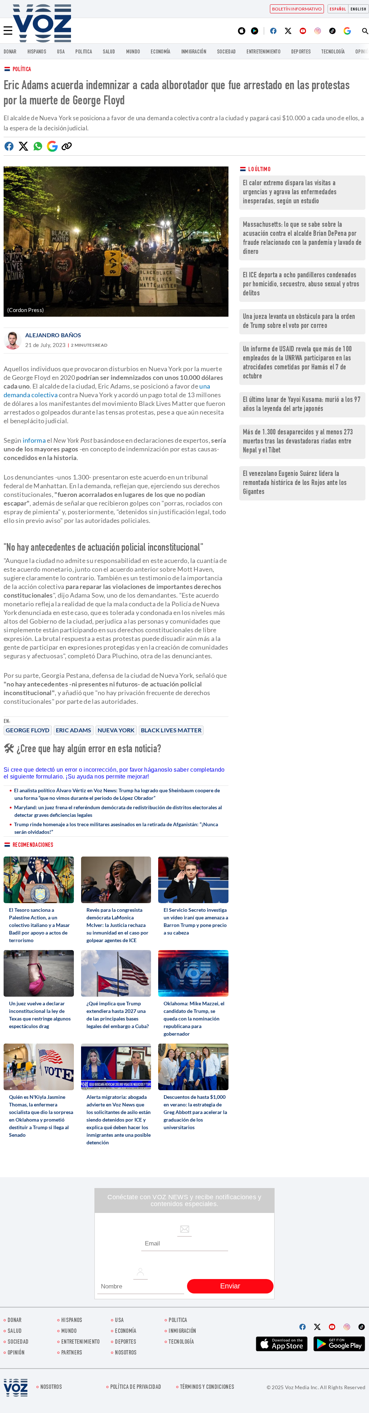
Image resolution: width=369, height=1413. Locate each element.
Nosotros (126, 1353)
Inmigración (193, 52)
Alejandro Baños (53, 334)
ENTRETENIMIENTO (263, 52)
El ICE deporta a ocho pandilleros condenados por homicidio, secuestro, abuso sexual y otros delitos (301, 285)
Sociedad (226, 52)
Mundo (133, 52)
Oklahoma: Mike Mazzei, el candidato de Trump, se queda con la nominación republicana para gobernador (194, 1018)
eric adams (74, 730)
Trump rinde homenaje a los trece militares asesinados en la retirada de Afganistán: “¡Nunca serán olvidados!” (116, 828)
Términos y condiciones (207, 1387)
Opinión (16, 1353)
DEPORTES (301, 52)
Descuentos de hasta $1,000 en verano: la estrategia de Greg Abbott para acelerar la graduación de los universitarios (195, 1112)
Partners (71, 1353)
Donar (10, 52)
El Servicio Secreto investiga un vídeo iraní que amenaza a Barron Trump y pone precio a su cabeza (196, 921)
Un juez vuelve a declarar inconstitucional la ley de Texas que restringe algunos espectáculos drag (40, 1014)
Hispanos (36, 52)
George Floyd (28, 730)
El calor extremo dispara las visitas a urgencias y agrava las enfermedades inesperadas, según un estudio (290, 192)
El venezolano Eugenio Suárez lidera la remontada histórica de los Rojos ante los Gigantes (295, 483)
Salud (109, 52)
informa (34, 440)
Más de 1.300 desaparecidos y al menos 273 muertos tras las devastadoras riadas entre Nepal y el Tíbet (298, 442)
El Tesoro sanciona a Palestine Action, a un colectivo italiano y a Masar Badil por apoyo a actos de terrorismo (39, 925)
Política (22, 70)
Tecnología (332, 52)
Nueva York (116, 730)
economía (160, 52)
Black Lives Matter (171, 730)
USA (61, 52)
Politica (83, 52)
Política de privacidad (135, 1387)
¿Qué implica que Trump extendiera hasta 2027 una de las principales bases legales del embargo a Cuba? (117, 1014)
